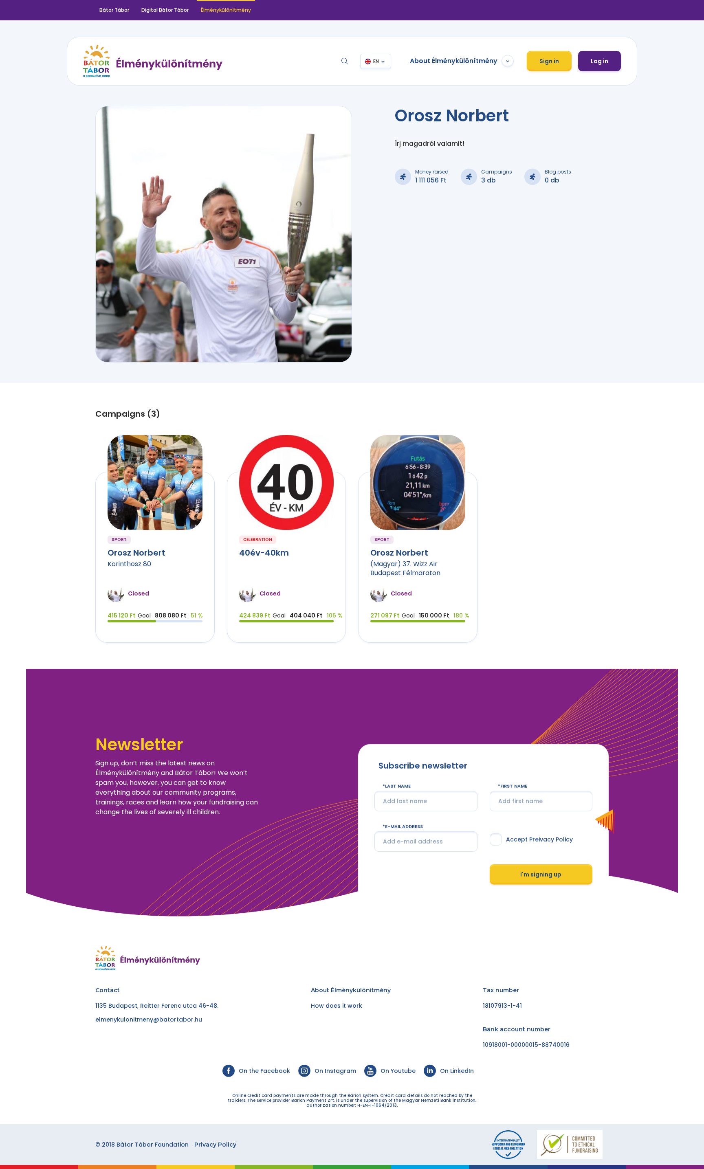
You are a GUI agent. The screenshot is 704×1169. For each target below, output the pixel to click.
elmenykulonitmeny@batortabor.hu (148, 1019)
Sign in (549, 61)
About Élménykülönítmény (453, 61)
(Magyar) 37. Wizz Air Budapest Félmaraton (405, 568)
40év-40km (264, 552)
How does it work (336, 1005)
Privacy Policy (215, 1144)
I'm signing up (540, 874)
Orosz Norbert (136, 552)
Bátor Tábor (114, 10)
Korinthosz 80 (129, 564)
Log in (599, 61)
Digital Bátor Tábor (165, 10)
